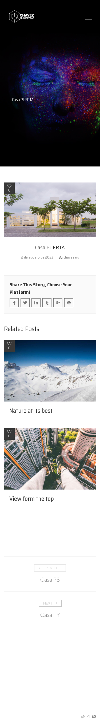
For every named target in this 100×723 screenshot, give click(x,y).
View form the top (31, 499)
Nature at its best (31, 411)
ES (94, 716)
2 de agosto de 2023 (37, 257)
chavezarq (71, 257)
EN (83, 716)
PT (88, 716)
